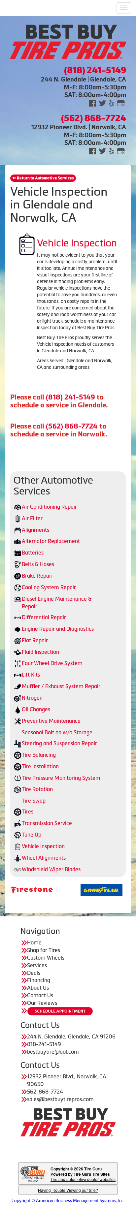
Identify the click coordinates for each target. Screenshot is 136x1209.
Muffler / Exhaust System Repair (61, 686)
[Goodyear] (85, 889)
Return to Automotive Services (45, 178)
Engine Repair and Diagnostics (58, 629)
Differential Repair (44, 617)
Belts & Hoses (38, 564)
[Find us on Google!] (121, 103)
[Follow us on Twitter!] (102, 103)
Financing (38, 980)
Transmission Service (47, 823)
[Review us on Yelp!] (111, 103)
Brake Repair (37, 576)
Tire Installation (40, 766)
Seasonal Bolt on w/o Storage (57, 732)
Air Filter (32, 518)
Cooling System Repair (49, 587)
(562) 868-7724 (72, 426)
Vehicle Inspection (43, 846)
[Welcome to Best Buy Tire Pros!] (68, 41)
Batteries (33, 553)
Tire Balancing (39, 755)
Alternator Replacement (51, 541)
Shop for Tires (43, 950)
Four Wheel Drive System (52, 663)
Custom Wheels (45, 958)
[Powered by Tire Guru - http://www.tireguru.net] (32, 1173)
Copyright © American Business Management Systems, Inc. (68, 1200)
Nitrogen (32, 698)
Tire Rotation (37, 789)
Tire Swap (34, 801)
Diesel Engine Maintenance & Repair (57, 602)
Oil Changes (36, 709)
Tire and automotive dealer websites (83, 1176)
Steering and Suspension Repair (59, 743)
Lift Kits (31, 675)
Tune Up (31, 835)
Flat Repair (35, 640)
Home (34, 942)
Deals (33, 973)
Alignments (35, 530)
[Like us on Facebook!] (92, 103)
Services (37, 965)
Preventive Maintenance (51, 721)
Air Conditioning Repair (49, 507)
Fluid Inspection (40, 652)
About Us (38, 988)
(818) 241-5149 (70, 397)
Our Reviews (42, 1003)
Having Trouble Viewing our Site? (68, 1190)
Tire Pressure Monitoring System (61, 778)
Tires (27, 811)
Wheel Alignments (44, 858)
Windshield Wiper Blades (51, 869)
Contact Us (40, 995)
